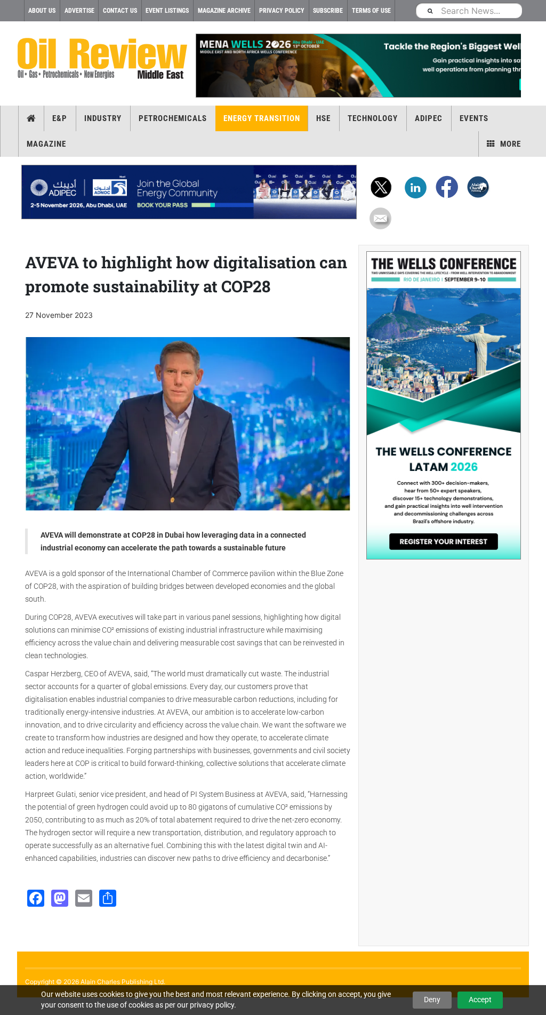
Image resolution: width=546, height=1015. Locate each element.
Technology (373, 118)
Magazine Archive (224, 10)
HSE (323, 118)
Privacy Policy (281, 10)
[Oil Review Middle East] (102, 59)
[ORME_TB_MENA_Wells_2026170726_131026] (358, 66)
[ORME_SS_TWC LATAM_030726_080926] (443, 405)
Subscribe (328, 10)
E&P (59, 118)
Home (31, 118)
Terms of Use (371, 10)
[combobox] (468, 10)
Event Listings (167, 10)
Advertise (79, 10)
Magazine (46, 144)
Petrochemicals (173, 118)
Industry (103, 118)
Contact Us (120, 10)
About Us (41, 10)
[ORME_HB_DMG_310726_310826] (189, 192)
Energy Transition (261, 118)
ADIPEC (429, 118)
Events (474, 118)
